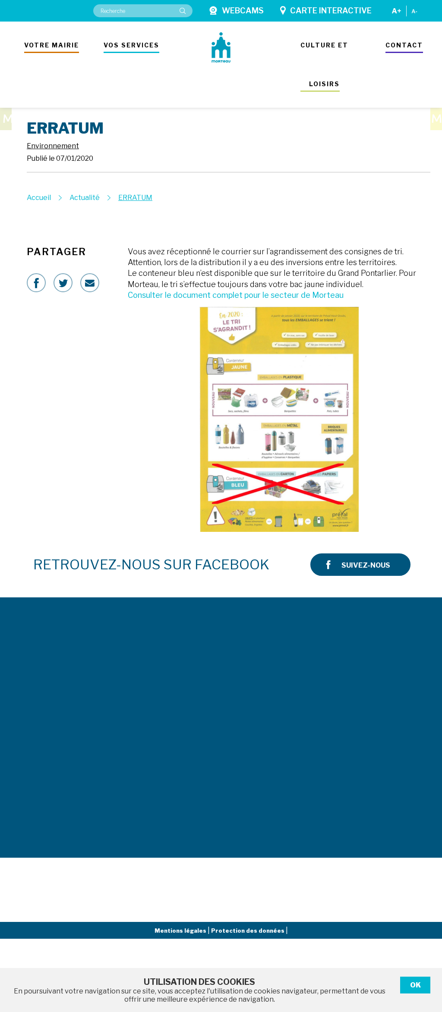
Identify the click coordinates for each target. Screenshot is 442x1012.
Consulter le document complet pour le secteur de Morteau (236, 295)
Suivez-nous (365, 565)
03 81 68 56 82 (125, 770)
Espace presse (277, 689)
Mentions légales (181, 930)
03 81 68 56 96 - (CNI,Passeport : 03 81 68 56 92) (144, 674)
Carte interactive (331, 10)
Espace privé (270, 726)
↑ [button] (425, 961)
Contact (404, 45)
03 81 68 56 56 (31, 679)
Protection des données (248, 930)
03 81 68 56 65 (125, 722)
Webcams (243, 10)
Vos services (131, 45)
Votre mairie (51, 45)
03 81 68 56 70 (125, 809)
